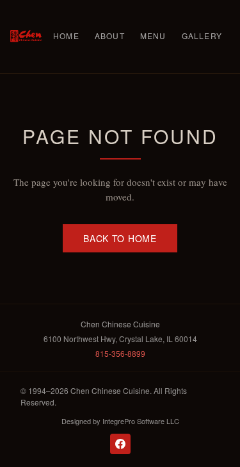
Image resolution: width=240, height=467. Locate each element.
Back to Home (119, 238)
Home (66, 35)
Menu (153, 35)
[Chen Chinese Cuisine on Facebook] (120, 444)
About (110, 35)
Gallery (202, 35)
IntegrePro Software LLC (140, 421)
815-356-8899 (120, 353)
